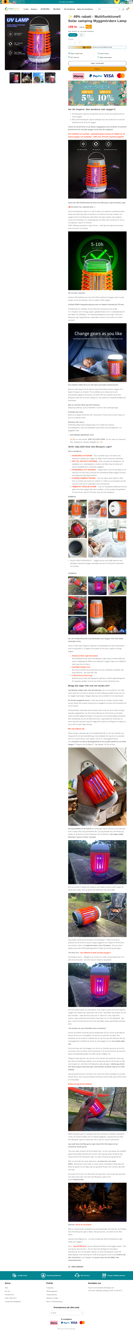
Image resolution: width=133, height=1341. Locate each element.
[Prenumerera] (82, 1313)
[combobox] (109, 9)
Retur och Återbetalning (54, 1301)
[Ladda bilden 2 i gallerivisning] (26, 77)
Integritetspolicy (51, 1294)
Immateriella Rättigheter (13, 1301)
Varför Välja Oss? (11, 1298)
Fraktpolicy (50, 1288)
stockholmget (72, 1328)
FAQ (6, 1288)
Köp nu (97, 69)
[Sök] (119, 9)
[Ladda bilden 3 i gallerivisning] (38, 77)
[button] (35, 9)
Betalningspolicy (51, 1291)
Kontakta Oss (9, 1294)
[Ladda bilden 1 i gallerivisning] (15, 77)
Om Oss (7, 1291)
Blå (81, 35)
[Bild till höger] (58, 78)
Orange (72, 35)
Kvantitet (71, 39)
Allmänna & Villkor (52, 1298)
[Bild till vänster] (7, 78)
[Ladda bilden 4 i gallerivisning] (50, 77)
